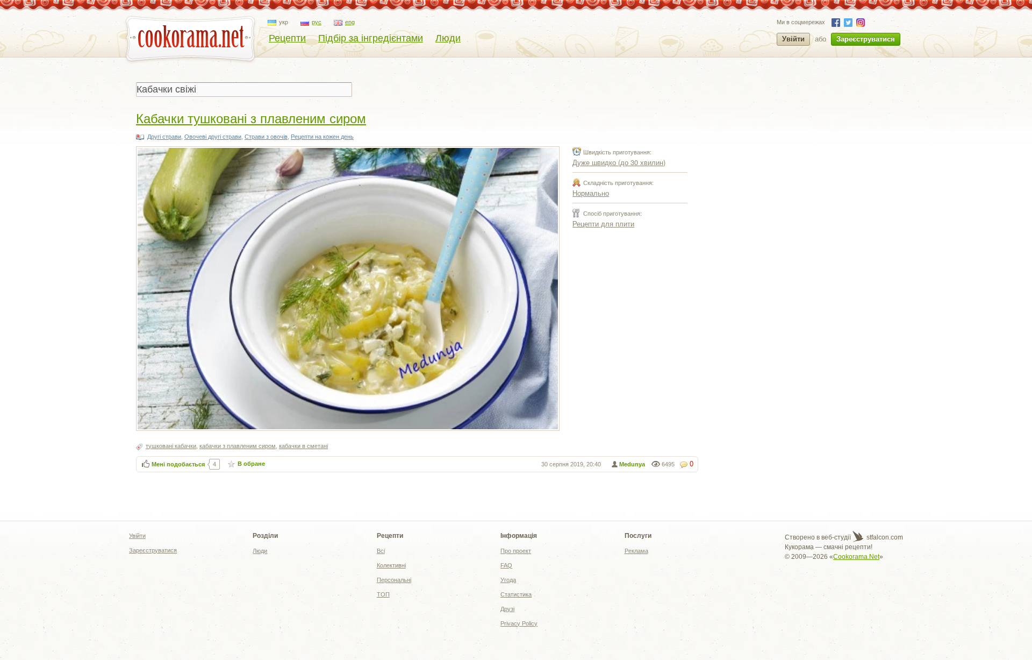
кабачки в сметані (303, 446)
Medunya (632, 464)
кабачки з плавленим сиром (237, 446)
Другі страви (164, 136)
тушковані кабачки (171, 446)
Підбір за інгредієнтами (370, 38)
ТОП (383, 594)
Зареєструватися (865, 39)
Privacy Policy (519, 623)
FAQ (506, 565)
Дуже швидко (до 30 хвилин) (618, 162)
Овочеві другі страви (212, 136)
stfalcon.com (884, 537)
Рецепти (287, 38)
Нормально (590, 193)
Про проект (515, 551)
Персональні (394, 580)
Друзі (507, 609)
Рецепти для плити (603, 223)
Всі (381, 551)
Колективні (391, 565)
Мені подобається (178, 464)
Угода (508, 580)
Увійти (793, 39)
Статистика (516, 594)
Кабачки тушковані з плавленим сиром (251, 117)
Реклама (636, 551)
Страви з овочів (266, 136)
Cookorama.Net (856, 556)
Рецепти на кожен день (322, 136)
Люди (448, 38)
